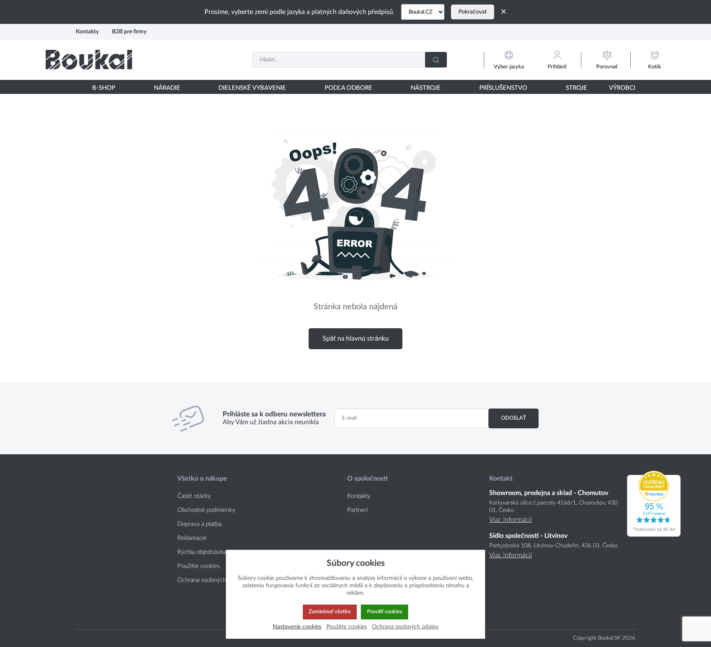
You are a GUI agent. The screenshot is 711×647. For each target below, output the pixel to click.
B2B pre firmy (129, 31)
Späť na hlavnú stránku (356, 338)
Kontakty (87, 31)
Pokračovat (472, 12)
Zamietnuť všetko (330, 611)
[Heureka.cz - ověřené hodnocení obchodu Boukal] (654, 534)
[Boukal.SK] (89, 59)
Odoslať (513, 418)
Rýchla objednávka (201, 552)
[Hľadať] (436, 60)
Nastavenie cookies (297, 627)
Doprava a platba (199, 524)
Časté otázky (194, 496)
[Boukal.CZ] (422, 12)
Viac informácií (510, 519)
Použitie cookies (198, 566)
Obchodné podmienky (206, 510)
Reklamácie (192, 538)
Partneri (357, 510)
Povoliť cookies (384, 611)
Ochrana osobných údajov (211, 580)
